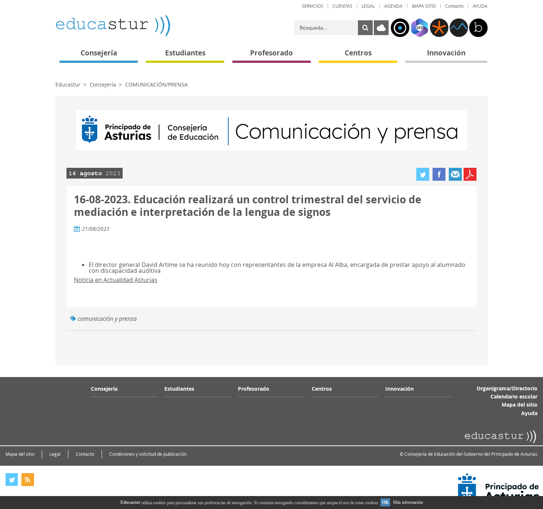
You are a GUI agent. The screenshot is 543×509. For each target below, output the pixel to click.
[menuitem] (312, 6)
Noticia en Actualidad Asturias (115, 280)
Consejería (103, 84)
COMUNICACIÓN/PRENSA (156, 84)
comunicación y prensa (107, 319)
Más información (408, 502)
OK (385, 502)
